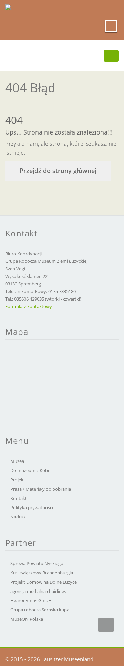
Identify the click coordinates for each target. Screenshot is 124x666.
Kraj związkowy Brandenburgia (41, 573)
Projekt (17, 480)
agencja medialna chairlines (38, 591)
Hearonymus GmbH (31, 600)
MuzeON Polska (26, 619)
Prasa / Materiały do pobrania (40, 489)
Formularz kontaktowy (28, 306)
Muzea (17, 461)
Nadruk (18, 517)
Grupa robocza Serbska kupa (39, 610)
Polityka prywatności (31, 507)
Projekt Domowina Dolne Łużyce (43, 582)
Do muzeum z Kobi (29, 470)
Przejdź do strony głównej (58, 170)
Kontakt (18, 498)
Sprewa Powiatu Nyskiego (36, 563)
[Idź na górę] (106, 625)
